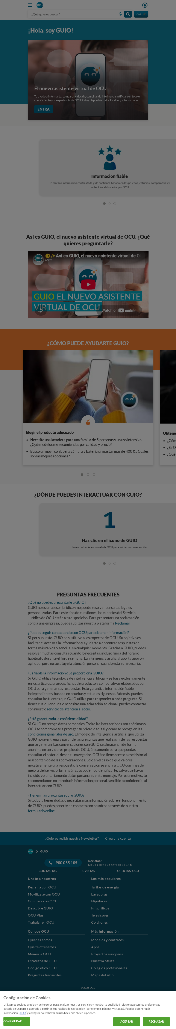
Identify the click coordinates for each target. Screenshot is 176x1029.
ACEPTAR (126, 1021)
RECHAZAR (156, 1021)
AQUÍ (23, 1013)
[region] (88, 1010)
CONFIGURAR (12, 1021)
